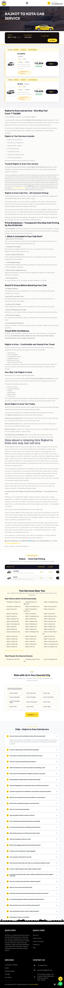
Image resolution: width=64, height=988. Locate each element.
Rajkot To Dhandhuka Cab (50, 641)
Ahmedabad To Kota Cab (13, 659)
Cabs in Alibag (49, 706)
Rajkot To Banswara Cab (50, 616)
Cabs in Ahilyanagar (16, 697)
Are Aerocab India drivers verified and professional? (23, 827)
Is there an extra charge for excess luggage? (21, 851)
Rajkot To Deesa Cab (12, 641)
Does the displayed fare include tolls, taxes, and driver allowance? (28, 785)
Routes (7, 968)
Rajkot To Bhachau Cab (31, 621)
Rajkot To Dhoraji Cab (30, 644)
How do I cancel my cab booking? (18, 809)
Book (51, 64)
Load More (31, 715)
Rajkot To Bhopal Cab (49, 624)
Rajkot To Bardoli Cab (30, 618)
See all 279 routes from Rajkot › (14, 650)
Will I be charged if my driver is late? (19, 839)
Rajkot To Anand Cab (49, 613)
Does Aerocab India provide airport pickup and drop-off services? (27, 893)
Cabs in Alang (32, 706)
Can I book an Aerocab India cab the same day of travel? (24, 755)
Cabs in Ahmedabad (49, 697)
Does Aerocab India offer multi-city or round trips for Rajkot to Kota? (28, 863)
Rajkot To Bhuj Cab (11, 626)
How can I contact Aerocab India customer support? (23, 881)
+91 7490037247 (57, 4)
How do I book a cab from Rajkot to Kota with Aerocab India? (26, 736)
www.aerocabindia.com (18, 188)
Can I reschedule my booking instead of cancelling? (23, 821)
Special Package (10, 971)
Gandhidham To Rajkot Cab (14, 606)
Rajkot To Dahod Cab (12, 639)
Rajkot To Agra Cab (12, 609)
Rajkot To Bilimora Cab (50, 626)
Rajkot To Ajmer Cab (49, 609)
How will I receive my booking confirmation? (21, 761)
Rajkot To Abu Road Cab (50, 606)
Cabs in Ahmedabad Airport (16, 702)
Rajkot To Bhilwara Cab (31, 624)
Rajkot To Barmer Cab (49, 618)
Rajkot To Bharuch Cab (50, 621)
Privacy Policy (37, 938)
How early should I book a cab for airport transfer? (23, 911)
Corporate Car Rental (11, 965)
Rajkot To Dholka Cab (12, 644)
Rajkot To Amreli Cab (30, 613)
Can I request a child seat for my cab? (19, 857)
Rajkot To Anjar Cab (12, 616)
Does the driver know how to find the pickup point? (23, 905)
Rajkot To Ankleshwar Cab (32, 616)
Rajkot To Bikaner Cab (31, 626)
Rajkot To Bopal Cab (12, 629)
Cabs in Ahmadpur (32, 697)
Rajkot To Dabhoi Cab (30, 636)
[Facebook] (54, 984)
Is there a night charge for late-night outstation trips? (24, 869)
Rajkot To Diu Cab (29, 646)
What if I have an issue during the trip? (19, 887)
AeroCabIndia (34, 984)
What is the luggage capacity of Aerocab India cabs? (24, 845)
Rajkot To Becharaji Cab (13, 621)
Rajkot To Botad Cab (49, 629)
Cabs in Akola (16, 706)
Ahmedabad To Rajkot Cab (13, 602)
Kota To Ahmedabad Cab (50, 659)
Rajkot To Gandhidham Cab (32, 606)
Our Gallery (8, 977)
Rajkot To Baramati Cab (13, 618)
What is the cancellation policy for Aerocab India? (23, 803)
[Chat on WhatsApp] (60, 984)
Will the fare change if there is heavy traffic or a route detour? (26, 797)
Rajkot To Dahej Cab (49, 636)
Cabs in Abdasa (16, 693)
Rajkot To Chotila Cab (12, 636)
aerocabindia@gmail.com (12, 543)
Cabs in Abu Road (32, 693)
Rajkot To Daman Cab (49, 639)
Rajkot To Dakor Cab (30, 639)
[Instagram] (57, 984)
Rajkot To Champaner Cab (13, 631)
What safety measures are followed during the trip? (23, 833)
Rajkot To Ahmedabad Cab (51, 602)
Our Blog (7, 974)
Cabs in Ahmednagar (32, 701)
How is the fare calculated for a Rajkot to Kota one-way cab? (26, 773)
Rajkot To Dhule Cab (12, 646)
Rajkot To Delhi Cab (30, 641)
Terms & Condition (38, 941)
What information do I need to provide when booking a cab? (26, 767)
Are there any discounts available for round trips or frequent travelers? (29, 791)
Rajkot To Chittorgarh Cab (32, 631)
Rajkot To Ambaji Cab (12, 613)
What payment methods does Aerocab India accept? (23, 779)
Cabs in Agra (49, 693)
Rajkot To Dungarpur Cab (50, 646)
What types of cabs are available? (18, 917)
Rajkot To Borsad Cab (30, 629)
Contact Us (36, 944)
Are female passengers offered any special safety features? (25, 899)
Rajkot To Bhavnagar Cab (13, 624)
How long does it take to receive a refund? (20, 815)
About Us (35, 935)
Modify (53, 40)
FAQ (34, 947)
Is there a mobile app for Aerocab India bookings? (23, 749)
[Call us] (60, 979)
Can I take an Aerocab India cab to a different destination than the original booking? (30, 875)
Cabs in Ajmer (49, 701)
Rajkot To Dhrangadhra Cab (51, 644)
